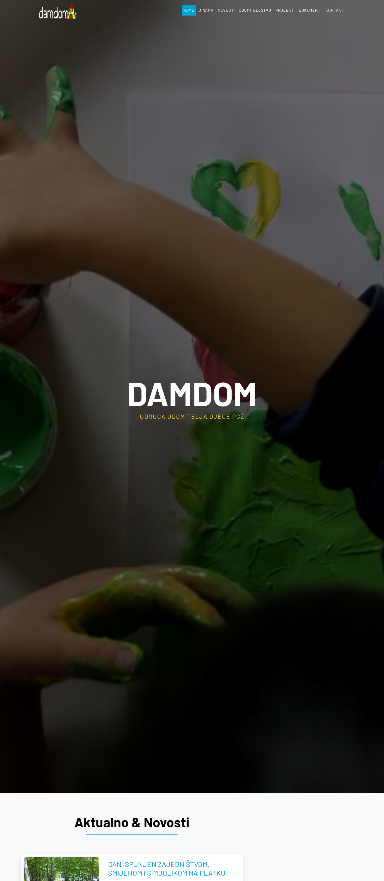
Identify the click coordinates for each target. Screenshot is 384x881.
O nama (206, 10)
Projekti (285, 10)
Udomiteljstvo (255, 10)
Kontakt (335, 10)
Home (188, 10)
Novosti (226, 10)
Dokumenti (310, 10)
